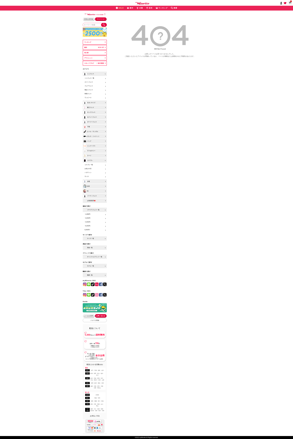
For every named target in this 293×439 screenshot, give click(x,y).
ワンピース (88, 97)
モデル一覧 (90, 266)
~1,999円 (87, 214)
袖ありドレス (89, 90)
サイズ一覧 (90, 238)
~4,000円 (87, 222)
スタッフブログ (89, 63)
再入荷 (86, 52)
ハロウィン (88, 172)
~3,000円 (87, 218)
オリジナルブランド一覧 (94, 257)
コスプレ (90, 160)
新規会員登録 (88, 19)
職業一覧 (90, 275)
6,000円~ (87, 230)
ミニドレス (90, 74)
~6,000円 (87, 226)
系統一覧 (90, 247)
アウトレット (88, 58)
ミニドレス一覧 (89, 78)
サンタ (87, 176)
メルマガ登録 (94, 320)
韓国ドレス (88, 93)
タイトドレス (89, 82)
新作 (85, 47)
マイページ (100, 19)
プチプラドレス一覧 (93, 210)
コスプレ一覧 (89, 164)
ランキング (87, 42)
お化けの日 (88, 168)
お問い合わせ (100, 316)
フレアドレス (89, 86)
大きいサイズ (91, 102)
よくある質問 (88, 316)
